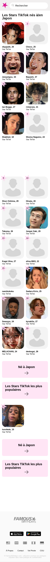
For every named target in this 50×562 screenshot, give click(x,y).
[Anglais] (8, 543)
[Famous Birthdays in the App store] (16, 534)
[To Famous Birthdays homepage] (4, 5)
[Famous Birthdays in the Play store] (33, 534)
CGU (42, 551)
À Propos (9, 551)
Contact (20, 551)
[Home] (25, 520)
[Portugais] (25, 543)
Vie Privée (32, 551)
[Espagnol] (16, 543)
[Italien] (33, 543)
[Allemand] (42, 543)
